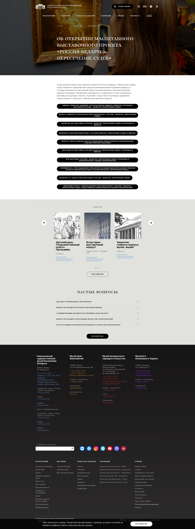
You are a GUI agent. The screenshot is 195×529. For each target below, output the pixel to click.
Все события (97, 274)
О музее (138, 469)
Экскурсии (81, 469)
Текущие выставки (63, 466)
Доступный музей (42, 504)
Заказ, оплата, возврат (143, 501)
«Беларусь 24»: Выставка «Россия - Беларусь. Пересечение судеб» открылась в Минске (97, 124)
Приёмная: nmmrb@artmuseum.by (45, 379)
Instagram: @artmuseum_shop (48, 384)
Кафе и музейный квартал (144, 476)
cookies (62, 522)
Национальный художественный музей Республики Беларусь (46, 360)
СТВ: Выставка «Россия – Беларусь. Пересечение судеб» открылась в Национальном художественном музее (97, 159)
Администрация (140, 466)
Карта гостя (40, 481)
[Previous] (44, 222)
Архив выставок (62, 469)
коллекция (106, 16)
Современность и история (144, 473)
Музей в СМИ (78, 26)
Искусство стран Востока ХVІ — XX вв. (114, 482)
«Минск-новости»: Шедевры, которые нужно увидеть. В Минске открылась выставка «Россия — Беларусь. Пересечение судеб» (97, 106)
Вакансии (138, 507)
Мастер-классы (82, 476)
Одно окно (138, 498)
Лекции (80, 479)
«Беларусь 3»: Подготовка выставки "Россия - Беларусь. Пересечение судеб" (94, 178)
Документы (139, 488)
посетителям (49, 16)
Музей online (40, 469)
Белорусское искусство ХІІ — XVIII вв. (113, 466)
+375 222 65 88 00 (142, 371)
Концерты (80, 482)
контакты (135, 16)
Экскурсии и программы (44, 466)
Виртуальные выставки (65, 473)
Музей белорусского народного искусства (114, 357)
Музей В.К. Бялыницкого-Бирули (146, 357)
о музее (120, 16)
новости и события (85, 16)
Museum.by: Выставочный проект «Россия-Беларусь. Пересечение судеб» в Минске (97, 133)
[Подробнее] (67, 239)
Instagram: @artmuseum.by (47, 382)
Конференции (82, 488)
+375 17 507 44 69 (110, 377)
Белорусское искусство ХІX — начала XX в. (115, 469)
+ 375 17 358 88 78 (77, 373)
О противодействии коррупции (147, 504)
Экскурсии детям (83, 473)
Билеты (38, 473)
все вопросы (97, 336)
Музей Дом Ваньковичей (76, 357)
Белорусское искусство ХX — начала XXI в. (115, 473)
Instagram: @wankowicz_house (81, 375)
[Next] (150, 222)
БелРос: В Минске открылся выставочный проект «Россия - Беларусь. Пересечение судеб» (97, 115)
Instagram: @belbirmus (143, 375)
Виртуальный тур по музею (144, 479)
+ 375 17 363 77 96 (77, 371)
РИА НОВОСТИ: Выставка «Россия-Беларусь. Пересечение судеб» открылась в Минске (97, 151)
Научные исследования (143, 485)
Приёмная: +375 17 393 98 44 (48, 376)
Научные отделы (141, 482)
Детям (38, 496)
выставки (65, 16)
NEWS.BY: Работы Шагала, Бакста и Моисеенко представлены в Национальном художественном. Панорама (97, 142)
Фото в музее (40, 484)
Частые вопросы (141, 495)
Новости (80, 466)
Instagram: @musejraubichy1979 (114, 381)
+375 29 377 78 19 (44, 373)
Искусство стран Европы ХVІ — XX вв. (113, 479)
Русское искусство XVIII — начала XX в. (114, 476)
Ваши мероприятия (42, 487)
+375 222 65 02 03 (142, 373)
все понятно (141, 524)
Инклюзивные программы (86, 485)
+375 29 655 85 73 (110, 379)
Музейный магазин (42, 507)
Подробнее (61, 260)
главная (60, 26)
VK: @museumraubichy (111, 384)
